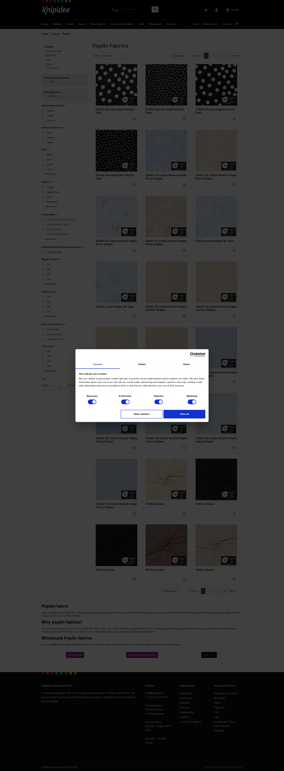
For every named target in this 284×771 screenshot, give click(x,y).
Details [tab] (142, 364)
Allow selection (141, 414)
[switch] (125, 401)
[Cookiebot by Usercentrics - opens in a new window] (192, 354)
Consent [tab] (97, 364)
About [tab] (186, 364)
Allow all (184, 414)
